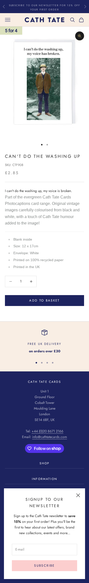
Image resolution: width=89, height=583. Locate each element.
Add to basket (44, 300)
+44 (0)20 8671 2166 (47, 431)
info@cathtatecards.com (49, 436)
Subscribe (44, 565)
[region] (44, 342)
